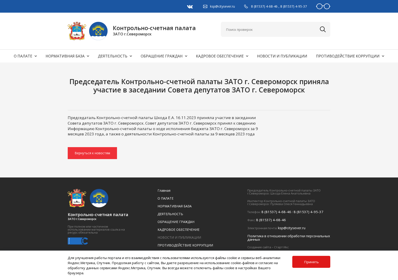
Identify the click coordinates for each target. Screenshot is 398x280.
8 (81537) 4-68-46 (264, 6)
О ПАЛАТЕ (23, 56)
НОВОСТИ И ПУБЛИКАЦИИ (282, 56)
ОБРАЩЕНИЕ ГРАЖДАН (162, 56)
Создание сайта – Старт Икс (268, 247)
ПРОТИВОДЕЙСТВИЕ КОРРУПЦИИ (348, 56)
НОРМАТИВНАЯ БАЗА (65, 56)
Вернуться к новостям (92, 153)
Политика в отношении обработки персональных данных (288, 238)
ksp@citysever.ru (222, 6)
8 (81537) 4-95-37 (293, 6)
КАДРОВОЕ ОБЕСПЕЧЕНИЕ (220, 56)
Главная (164, 190)
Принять (311, 262)
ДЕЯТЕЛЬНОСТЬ (112, 56)
